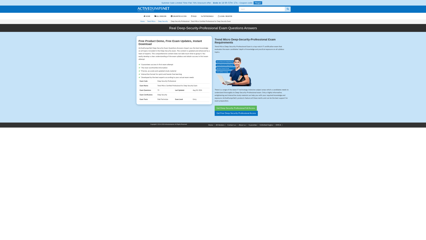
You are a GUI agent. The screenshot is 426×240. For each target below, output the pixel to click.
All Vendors (161, 16)
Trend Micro (151, 21)
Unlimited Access (179, 16)
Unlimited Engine (266, 125)
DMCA (278, 125)
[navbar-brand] (139, 15)
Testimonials (208, 16)
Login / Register (225, 16)
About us (242, 125)
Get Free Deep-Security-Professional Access (236, 113)
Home (147, 16)
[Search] (288, 9)
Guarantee (252, 125)
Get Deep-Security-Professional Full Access (236, 108)
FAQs (194, 16)
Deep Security (163, 21)
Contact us (231, 125)
